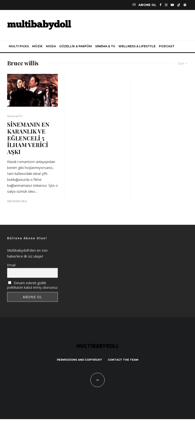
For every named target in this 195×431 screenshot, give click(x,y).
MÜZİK (37, 46)
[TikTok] (179, 5)
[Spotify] (185, 5)
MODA (51, 46)
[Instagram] (166, 5)
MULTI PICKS (19, 46)
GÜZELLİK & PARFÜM (75, 46)
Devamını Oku (17, 201)
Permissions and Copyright (79, 359)
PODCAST (166, 46)
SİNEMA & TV (105, 46)
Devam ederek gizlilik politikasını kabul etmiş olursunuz (32, 285)
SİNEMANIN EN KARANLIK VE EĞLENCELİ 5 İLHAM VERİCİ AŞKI (28, 138)
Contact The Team (123, 359)
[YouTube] (172, 5)
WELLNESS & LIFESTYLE (137, 46)
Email (11, 265)
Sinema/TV (14, 116)
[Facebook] (160, 5)
